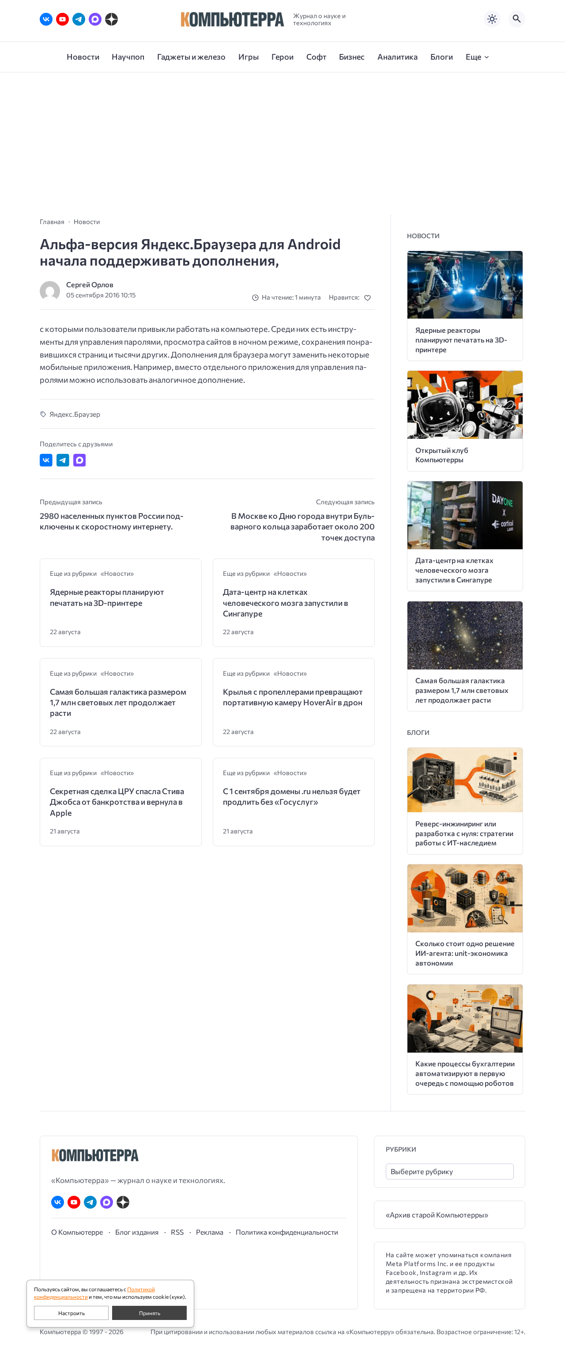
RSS (177, 1232)
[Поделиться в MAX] (79, 460)
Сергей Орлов (89, 284)
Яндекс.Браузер (74, 414)
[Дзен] (111, 19)
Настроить (71, 1313)
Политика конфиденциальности (287, 1232)
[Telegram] (78, 19)
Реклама (209, 1232)
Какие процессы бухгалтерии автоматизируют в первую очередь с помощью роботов (465, 1073)
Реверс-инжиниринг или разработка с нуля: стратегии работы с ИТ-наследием (464, 833)
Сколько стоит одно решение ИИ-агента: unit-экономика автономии (465, 953)
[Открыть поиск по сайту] (516, 19)
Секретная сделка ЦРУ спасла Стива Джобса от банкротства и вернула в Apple (117, 802)
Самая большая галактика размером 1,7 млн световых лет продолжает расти (118, 702)
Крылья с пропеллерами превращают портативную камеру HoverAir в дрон (293, 697)
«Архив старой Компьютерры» (437, 1214)
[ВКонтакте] (46, 19)
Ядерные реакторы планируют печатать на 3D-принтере (107, 597)
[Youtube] (62, 19)
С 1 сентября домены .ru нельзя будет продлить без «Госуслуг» (292, 796)
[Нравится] (369, 297)
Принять (149, 1313)
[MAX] (95, 19)
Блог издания (136, 1232)
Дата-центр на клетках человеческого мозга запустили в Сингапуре (285, 602)
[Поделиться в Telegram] (62, 460)
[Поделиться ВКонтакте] (46, 460)
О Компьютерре (77, 1232)
